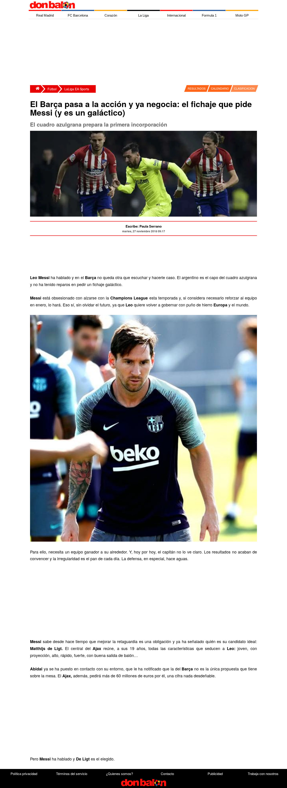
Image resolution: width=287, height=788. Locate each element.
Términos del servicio (71, 773)
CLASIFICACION (244, 88)
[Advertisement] (144, 52)
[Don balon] (138, 4)
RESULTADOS (197, 88)
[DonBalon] (35, 89)
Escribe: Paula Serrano (144, 226)
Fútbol (52, 89)
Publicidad (215, 773)
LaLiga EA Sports (76, 89)
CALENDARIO (220, 88)
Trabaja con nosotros (263, 773)
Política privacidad (24, 773)
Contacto (167, 773)
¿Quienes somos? (119, 773)
